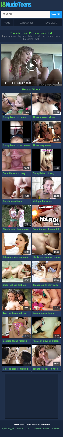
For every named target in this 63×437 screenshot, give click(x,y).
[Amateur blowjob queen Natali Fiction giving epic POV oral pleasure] (46, 328)
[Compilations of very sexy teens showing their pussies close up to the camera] (16, 160)
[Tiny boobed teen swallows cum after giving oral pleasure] (16, 188)
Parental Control (41, 429)
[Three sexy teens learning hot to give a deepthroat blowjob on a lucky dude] (46, 132)
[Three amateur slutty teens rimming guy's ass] (46, 104)
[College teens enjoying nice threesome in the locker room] (16, 355)
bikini (31, 36)
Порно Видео (7, 429)
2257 (28, 429)
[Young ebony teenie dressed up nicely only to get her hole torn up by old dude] (46, 299)
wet (37, 39)
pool (38, 36)
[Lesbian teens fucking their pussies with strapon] (16, 328)
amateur (12, 36)
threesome (28, 39)
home (7, 23)
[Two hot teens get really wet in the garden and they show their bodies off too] (16, 299)
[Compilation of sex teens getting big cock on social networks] (16, 132)
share (50, 36)
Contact (55, 429)
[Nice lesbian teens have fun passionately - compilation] (16, 216)
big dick (22, 36)
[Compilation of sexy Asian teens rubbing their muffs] (46, 160)
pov (44, 36)
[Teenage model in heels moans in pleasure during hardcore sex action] (46, 355)
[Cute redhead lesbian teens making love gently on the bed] (16, 272)
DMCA (20, 429)
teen (57, 36)
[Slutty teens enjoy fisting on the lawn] (46, 244)
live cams (51, 23)
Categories (26, 23)
